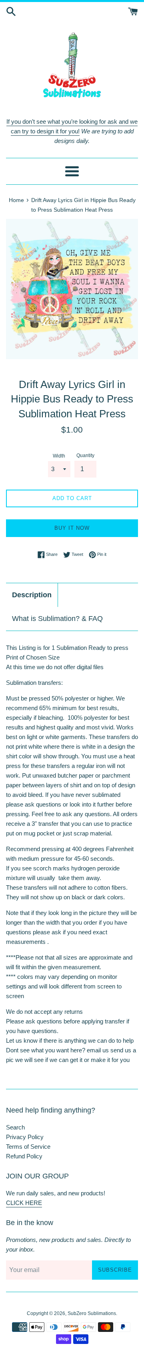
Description (32, 595)
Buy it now (72, 528)
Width (59, 456)
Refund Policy (24, 1156)
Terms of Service (28, 1146)
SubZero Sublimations (92, 1313)
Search (15, 1127)
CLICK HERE (24, 1202)
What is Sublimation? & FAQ (57, 619)
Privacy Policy (25, 1136)
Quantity (85, 455)
